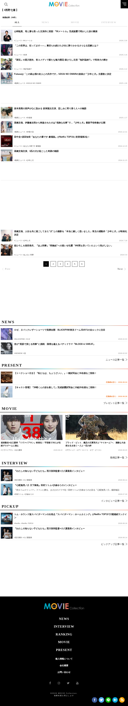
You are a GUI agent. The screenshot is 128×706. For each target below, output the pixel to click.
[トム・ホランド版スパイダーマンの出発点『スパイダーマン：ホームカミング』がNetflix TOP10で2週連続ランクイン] (6, 518)
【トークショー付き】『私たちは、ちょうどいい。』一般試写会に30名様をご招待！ (55, 373)
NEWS (64, 619)
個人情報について (64, 659)
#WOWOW (18, 353)
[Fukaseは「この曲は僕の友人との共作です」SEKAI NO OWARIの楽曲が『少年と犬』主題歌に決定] (6, 78)
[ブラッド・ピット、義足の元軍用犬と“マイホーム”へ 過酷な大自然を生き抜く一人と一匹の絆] (96, 427)
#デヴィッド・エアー (74, 450)
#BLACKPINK (19, 339)
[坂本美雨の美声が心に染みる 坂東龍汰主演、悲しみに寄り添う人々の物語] (6, 113)
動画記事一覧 (117, 457)
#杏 (24, 353)
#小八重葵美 (27, 537)
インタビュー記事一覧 (112, 500)
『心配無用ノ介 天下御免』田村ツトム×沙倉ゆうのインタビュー (45, 485)
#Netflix (17, 523)
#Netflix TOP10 (27, 523)
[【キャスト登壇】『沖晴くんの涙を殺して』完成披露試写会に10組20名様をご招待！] (6, 391)
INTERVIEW (64, 626)
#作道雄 (29, 118)
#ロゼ (28, 339)
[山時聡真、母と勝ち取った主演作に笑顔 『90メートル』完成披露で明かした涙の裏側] (6, 35)
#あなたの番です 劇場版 (32, 146)
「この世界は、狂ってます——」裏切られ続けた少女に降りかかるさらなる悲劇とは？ (56, 45)
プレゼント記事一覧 (113, 403)
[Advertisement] (64, 94)
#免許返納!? (27, 69)
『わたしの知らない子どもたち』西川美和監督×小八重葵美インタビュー (49, 528)
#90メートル (27, 40)
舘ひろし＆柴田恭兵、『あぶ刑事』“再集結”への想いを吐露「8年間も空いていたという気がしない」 (63, 245)
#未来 (25, 55)
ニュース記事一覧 (115, 359)
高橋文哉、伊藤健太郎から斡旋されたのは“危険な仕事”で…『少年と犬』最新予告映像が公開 (59, 122)
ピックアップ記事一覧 (112, 544)
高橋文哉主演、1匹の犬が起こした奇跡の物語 (36, 151)
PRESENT (64, 650)
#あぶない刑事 (28, 255)
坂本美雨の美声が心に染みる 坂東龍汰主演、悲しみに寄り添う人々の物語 (50, 108)
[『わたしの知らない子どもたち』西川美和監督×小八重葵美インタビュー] (6, 533)
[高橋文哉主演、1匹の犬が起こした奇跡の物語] (6, 155)
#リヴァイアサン (7, 450)
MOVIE (64, 642)
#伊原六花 (30, 132)
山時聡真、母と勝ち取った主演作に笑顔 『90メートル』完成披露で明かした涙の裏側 (55, 31)
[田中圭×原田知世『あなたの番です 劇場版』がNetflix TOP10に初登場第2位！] (6, 141)
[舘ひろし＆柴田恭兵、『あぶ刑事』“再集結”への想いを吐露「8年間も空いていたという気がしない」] (6, 250)
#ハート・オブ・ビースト (92, 450)
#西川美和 (18, 537)
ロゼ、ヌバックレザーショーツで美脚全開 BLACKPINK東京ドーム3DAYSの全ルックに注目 (59, 330)
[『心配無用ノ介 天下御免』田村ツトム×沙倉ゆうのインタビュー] (6, 489)
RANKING (64, 634)
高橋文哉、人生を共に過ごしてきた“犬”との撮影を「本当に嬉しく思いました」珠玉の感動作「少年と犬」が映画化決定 (70, 233)
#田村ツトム (19, 494)
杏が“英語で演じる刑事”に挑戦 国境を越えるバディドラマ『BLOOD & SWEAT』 (54, 344)
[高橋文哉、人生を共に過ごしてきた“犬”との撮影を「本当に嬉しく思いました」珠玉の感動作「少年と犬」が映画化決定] (6, 235)
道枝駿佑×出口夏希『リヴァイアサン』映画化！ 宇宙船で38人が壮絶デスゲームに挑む (31, 444)
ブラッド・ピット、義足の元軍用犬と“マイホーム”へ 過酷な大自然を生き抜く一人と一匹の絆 (96, 444)
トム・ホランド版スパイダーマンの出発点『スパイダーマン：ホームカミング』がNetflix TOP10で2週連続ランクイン (70, 516)
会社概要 (64, 665)
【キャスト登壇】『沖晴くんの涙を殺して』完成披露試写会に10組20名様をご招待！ (55, 387)
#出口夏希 (18, 450)
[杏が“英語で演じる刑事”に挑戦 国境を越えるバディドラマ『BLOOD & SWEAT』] (6, 348)
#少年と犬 (30, 160)
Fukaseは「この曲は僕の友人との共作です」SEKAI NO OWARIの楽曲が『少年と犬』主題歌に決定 (62, 74)
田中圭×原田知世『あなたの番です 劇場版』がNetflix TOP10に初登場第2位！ (52, 137)
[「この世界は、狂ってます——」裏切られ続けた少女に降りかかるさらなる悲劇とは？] (6, 50)
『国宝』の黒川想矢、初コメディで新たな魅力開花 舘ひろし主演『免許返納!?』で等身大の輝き (61, 60)
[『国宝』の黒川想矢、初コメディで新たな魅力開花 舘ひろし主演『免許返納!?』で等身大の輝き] (6, 64)
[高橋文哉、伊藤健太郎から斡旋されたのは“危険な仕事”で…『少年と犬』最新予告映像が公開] (6, 127)
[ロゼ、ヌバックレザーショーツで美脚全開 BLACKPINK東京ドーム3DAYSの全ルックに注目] (6, 334)
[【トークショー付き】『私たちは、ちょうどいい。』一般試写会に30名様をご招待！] (6, 377)
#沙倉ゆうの (29, 494)
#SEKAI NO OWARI (33, 83)
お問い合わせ (64, 672)
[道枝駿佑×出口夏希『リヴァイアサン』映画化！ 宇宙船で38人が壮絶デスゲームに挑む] (31, 427)
